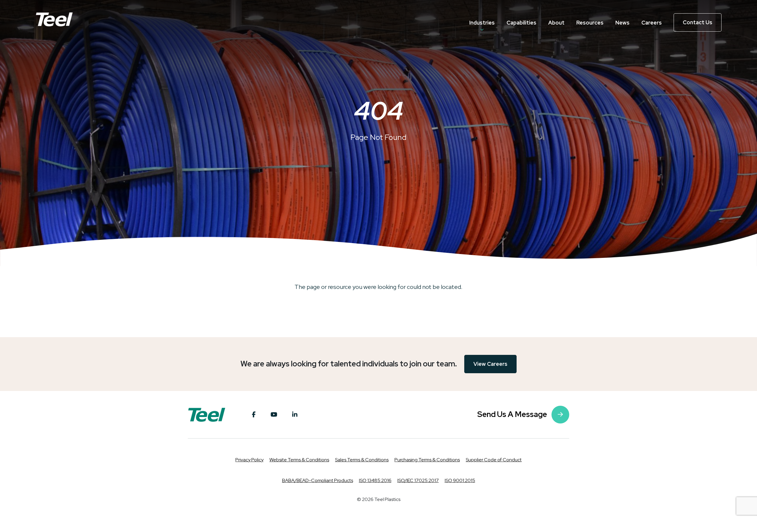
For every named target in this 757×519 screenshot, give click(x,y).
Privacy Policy (249, 460)
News (622, 22)
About (556, 22)
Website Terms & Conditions (299, 460)
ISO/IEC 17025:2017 (418, 480)
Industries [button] (482, 22)
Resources (590, 22)
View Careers (490, 363)
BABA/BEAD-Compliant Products (317, 480)
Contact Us (697, 22)
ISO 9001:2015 (460, 480)
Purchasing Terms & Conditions (427, 460)
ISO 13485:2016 (375, 480)
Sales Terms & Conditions (362, 460)
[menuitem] (482, 22)
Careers (651, 22)
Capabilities (521, 22)
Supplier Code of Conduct (494, 460)
